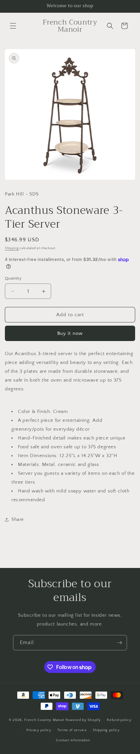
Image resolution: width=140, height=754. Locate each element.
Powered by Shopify (83, 720)
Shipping (12, 248)
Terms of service (72, 730)
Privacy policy (38, 730)
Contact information (73, 740)
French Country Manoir (44, 720)
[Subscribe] (119, 642)
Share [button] (17, 519)
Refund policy (119, 720)
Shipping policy (106, 730)
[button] (13, 26)
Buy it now (70, 333)
